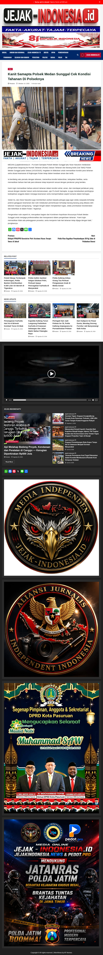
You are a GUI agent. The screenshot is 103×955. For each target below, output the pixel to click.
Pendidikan (8, 57)
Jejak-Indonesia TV (34, 52)
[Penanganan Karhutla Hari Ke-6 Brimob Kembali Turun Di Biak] (15, 310)
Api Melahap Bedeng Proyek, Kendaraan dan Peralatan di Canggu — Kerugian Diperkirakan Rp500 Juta (27, 450)
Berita (46, 52)
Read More (10, 462)
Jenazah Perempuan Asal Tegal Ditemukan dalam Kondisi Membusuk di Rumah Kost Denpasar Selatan (58, 458)
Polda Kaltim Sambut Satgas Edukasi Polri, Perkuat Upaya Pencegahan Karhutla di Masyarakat (38, 283)
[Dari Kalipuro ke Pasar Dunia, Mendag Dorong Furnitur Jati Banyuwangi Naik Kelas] (88, 310)
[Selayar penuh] (96, 400)
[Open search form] (77, 55)
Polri (60, 57)
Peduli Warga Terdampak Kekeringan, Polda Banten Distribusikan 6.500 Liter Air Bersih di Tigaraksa (14, 283)
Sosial (4, 52)
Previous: (29, 238)
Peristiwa (35, 57)
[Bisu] (93, 400)
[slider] (50, 399)
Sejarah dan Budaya (22, 57)
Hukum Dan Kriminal (17, 52)
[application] (51, 374)
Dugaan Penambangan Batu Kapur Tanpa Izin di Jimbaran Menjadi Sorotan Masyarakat (58, 445)
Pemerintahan (63, 52)
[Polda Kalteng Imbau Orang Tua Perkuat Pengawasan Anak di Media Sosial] (64, 267)
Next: (76, 238)
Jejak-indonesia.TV (92, 55)
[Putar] (7, 400)
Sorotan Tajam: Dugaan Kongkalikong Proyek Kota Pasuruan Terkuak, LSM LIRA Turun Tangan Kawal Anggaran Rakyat (58, 418)
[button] (51, 374)
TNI (66, 57)
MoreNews (58, 952)
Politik (44, 57)
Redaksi (12, 83)
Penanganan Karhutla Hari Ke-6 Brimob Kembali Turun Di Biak (13, 323)
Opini (53, 52)
